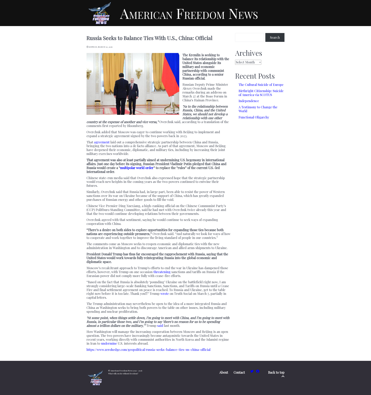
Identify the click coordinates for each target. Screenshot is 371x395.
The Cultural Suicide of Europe (261, 84)
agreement (102, 142)
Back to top (276, 372)
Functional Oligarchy (254, 117)
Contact (239, 372)
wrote (164, 293)
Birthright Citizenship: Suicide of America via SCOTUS (261, 93)
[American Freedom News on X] (252, 371)
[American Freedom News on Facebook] (257, 371)
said (160, 325)
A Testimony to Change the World (258, 109)
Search (275, 37)
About (223, 372)
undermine (109, 343)
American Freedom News (189, 13)
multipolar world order (136, 168)
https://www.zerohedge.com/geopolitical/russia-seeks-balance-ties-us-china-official (148, 349)
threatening (162, 272)
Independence (249, 101)
